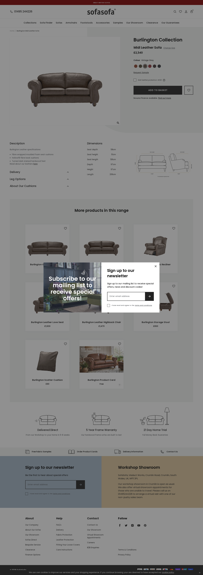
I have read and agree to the (132, 305)
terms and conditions (143, 305)
